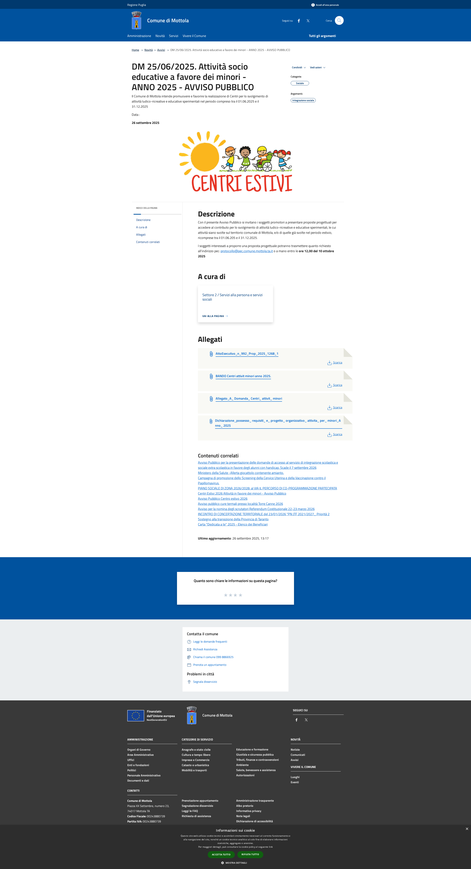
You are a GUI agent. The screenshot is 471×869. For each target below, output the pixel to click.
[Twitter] (306, 20)
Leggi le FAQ (190, 811)
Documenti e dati (138, 780)
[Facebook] (297, 20)
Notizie (295, 749)
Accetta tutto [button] (221, 854)
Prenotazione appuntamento (200, 800)
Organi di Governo (138, 749)
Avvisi (161, 50)
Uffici (130, 760)
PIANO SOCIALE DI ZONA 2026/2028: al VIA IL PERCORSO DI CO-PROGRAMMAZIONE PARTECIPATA (267, 488)
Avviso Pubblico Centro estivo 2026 (222, 498)
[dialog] (235, 847)
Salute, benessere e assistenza (256, 770)
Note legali (243, 816)
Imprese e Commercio (196, 760)
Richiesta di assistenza (196, 816)
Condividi (297, 67)
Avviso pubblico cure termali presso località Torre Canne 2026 (240, 503)
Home (135, 50)
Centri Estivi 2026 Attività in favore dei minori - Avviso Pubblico (242, 493)
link (271, 846)
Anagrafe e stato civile (196, 749)
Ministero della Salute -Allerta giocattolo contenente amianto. (241, 472)
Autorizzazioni (245, 775)
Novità (148, 50)
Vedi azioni (316, 67)
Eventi (295, 782)
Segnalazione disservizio (197, 805)
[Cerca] (339, 20)
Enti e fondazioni (138, 765)
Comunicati (298, 754)
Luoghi (295, 777)
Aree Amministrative (140, 754)
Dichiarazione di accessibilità (254, 821)
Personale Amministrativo (144, 775)
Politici (131, 770)
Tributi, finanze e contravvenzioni (257, 759)
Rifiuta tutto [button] (250, 854)
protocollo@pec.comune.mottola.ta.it (247, 250)
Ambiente (242, 765)
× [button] (466, 829)
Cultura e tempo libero (196, 754)
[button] (235, 863)
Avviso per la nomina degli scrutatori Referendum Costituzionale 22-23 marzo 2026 (256, 508)
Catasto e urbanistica (195, 765)
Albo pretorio (244, 805)
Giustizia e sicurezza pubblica (255, 754)
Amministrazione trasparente (255, 800)
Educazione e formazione (252, 749)
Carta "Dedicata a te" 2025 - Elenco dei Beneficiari (233, 524)
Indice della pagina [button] (146, 208)
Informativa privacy (248, 811)
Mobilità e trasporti (194, 770)
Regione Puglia (136, 5)
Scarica (337, 362)
